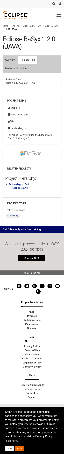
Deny (9, 449)
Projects (15, 26)
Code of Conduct (32, 358)
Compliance (32, 354)
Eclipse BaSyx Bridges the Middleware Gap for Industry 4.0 (30, 137)
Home (5, 26)
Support (32, 397)
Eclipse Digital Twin (32, 26)
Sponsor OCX (31, 258)
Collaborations (32, 320)
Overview (10, 59)
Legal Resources (32, 362)
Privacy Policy (32, 346)
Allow (19, 449)
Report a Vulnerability (32, 385)
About (32, 312)
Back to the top (32, 273)
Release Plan (28, 59)
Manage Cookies (32, 366)
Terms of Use (32, 350)
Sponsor (32, 328)
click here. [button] (11, 440)
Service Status (32, 389)
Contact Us (32, 393)
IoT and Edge (12, 215)
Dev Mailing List (19, 128)
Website (15, 107)
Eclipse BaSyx (51, 26)
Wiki (12, 121)
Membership (32, 324)
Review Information (16, 68)
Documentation (19, 114)
